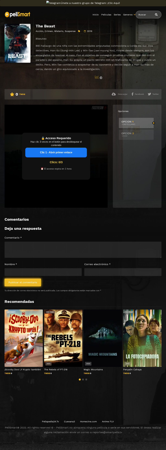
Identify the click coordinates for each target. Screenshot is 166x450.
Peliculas (106, 14)
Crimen (49, 31)
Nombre (11, 264)
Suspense (70, 31)
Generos (127, 14)
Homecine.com (88, 421)
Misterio (58, 31)
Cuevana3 (69, 421)
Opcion (128, 122)
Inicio (96, 14)
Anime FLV (108, 421)
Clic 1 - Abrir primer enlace (56, 152)
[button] (80, 379)
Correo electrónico (97, 264)
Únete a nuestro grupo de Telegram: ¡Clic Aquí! (90, 3)
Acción (39, 31)
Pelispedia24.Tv (50, 421)
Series (117, 14)
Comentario (13, 237)
